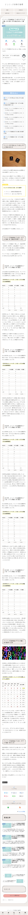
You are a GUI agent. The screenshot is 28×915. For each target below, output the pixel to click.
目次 (13, 93)
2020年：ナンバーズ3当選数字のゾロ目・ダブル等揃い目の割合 (14, 118)
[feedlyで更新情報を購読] (8, 807)
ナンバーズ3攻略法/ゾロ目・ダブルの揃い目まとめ (14, 137)
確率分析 (5, 782)
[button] (22, 44)
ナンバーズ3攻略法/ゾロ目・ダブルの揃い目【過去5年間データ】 (14, 104)
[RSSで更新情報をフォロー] (20, 807)
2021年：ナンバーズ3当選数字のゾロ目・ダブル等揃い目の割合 (14, 114)
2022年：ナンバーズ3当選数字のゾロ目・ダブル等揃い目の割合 (14, 109)
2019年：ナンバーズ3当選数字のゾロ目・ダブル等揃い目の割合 (14, 122)
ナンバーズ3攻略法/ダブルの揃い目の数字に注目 (14, 132)
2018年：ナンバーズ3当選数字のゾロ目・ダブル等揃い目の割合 (14, 127)
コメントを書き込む (15, 895)
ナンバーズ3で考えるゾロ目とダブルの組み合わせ (13, 98)
